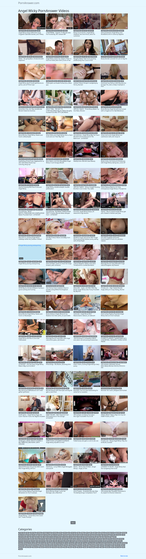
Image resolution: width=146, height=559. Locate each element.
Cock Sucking (22, 537)
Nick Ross (57, 56)
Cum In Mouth (57, 537)
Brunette (86, 535)
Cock (123, 535)
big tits (29, 261)
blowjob (124, 185)
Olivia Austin (67, 107)
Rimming (36, 545)
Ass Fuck (73, 532)
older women (67, 261)
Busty (91, 535)
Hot (37, 541)
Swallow (60, 547)
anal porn (90, 30)
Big (99, 532)
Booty (81, 535)
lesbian (65, 30)
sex (87, 464)
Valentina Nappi (114, 362)
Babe (78, 532)
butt (96, 133)
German (85, 539)
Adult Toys (32, 532)
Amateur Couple (47, 532)
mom (34, 286)
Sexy (61, 545)
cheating (28, 159)
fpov (122, 133)
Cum (51, 537)
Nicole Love (30, 185)
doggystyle (112, 412)
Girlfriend (98, 539)
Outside (44, 543)
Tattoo (70, 547)
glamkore (57, 464)
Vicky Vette (57, 133)
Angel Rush (77, 185)
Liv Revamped (30, 133)
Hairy (110, 539)
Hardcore (121, 539)
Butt (96, 535)
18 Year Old (22, 532)
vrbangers (29, 438)
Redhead (124, 543)
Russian (47, 545)
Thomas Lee (95, 209)
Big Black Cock (110, 532)
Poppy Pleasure (92, 56)
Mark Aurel (39, 209)
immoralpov (119, 312)
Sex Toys (56, 545)
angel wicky (35, 159)
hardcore (110, 56)
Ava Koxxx (84, 336)
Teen (74, 547)
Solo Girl (117, 545)
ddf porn (118, 185)
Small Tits (107, 545)
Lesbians (66, 541)
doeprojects (30, 362)
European (37, 539)
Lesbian (60, 541)
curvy (69, 438)
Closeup (118, 535)
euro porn (65, 159)
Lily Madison (58, 312)
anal (39, 30)
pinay (41, 159)
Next (73, 523)
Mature (100, 541)
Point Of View (60, 543)
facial (63, 388)
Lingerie (72, 541)
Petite (53, 543)
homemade (63, 438)
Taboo (65, 547)
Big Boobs (118, 532)
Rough (41, 545)
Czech (82, 537)
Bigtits (43, 535)
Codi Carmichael (87, 489)
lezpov (118, 133)
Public (80, 543)
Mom (115, 541)
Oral (33, 543)
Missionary (109, 541)
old (42, 388)
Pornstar (71, 543)
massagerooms (113, 261)
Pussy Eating (91, 543)
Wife (123, 547)
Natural (21, 543)
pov (32, 489)
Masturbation (92, 541)
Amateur (39, 532)
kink (91, 159)
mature (60, 261)
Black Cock (53, 535)
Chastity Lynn (77, 489)
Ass (69, 532)
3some (91, 133)
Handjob (115, 539)
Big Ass (103, 532)
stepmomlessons (37, 56)
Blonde (60, 535)
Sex (51, 545)
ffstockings (57, 362)
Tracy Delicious (92, 336)
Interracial (42, 541)
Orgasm (38, 543)
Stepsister (41, 547)
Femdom (58, 539)
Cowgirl (40, 537)
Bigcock (38, 535)
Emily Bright (85, 235)
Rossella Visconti (114, 30)
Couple (34, 537)
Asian (65, 532)
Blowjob (65, 535)
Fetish (63, 539)
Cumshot (65, 537)
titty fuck (84, 30)
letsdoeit (29, 412)
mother (39, 286)
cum (66, 81)
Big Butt (124, 532)
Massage (78, 541)
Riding (30, 545)
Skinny (79, 545)
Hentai (20, 541)
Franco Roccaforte (114, 464)
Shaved (66, 545)
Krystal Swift (77, 261)
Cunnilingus (72, 537)
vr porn (84, 412)
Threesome (92, 547)
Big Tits (32, 535)
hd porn (39, 336)
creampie (117, 81)
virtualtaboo (92, 185)
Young (20, 549)
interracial (121, 56)
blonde (115, 56)
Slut (98, 545)
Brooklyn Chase (58, 107)
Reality (119, 543)
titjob (118, 412)
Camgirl (101, 535)
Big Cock (21, 535)
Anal (61, 532)
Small (102, 545)
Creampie (45, 537)
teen (62, 56)
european (92, 438)
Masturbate (85, 541)
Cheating (107, 535)
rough (93, 286)
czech (34, 336)
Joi (47, 541)
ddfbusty (112, 107)
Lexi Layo (84, 56)
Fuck (75, 539)
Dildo (94, 537)
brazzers (57, 235)
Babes (82, 532)
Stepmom (34, 547)
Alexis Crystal (77, 81)
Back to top (124, 556)
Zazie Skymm (122, 362)
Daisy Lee (57, 209)
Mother (120, 541)
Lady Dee (29, 56)
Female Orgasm (50, 539)
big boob (37, 388)
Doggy (99, 537)
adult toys (39, 438)
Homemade (27, 541)
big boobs (62, 185)
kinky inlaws (58, 412)
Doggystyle (113, 537)
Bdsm (95, 532)
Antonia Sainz (58, 30)
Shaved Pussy (72, 545)
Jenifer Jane (93, 81)
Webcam (108, 547)
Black (48, 535)
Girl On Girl (92, 539)
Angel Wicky (22, 30)
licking (33, 235)
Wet (113, 547)
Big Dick (27, 535)
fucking (38, 133)
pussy (66, 56)
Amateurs (55, 532)
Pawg (48, 543)
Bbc (87, 532)
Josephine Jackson (86, 107)
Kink (50, 541)
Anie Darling (30, 388)
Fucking (80, 539)
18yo (27, 532)
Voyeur (102, 547)
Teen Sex (79, 547)
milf (122, 81)
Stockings (48, 547)
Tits (98, 547)
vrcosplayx (90, 412)
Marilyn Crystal (31, 209)
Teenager (85, 547)
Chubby (113, 535)
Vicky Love (112, 133)
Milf (104, 541)
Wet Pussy (117, 547)
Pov (76, 543)
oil (64, 336)
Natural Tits (27, 543)
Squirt (122, 545)
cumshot (104, 56)
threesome (36, 81)
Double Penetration (24, 539)
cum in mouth (58, 159)
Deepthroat (88, 537)
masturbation (121, 235)
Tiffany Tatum (64, 209)
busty (114, 235)
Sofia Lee (95, 107)
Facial (43, 539)
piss (40, 261)
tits (69, 81)
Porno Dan (112, 312)
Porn (66, 543)
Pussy (84, 543)
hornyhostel (85, 133)
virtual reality (118, 489)
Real (114, 543)
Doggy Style (105, 537)
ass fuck (57, 185)
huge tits (37, 489)
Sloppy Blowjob (91, 545)
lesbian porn (66, 312)
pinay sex (21, 159)
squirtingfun (119, 336)
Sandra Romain (105, 388)
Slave (84, 545)
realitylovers (85, 159)
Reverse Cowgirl (23, 545)
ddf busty (118, 107)
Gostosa (105, 539)
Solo (113, 545)
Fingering (69, 539)
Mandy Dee (49, 388)
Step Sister (28, 547)
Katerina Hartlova (23, 107)
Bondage (71, 535)
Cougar (29, 537)
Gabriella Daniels (31, 30)
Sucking (54, 547)
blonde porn (41, 107)
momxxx (92, 235)
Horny (32, 541)
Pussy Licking (99, 543)
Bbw (91, 532)
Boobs (76, 535)
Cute (78, 537)
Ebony (32, 539)
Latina (55, 541)
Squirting (21, 547)
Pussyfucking (108, 543)
